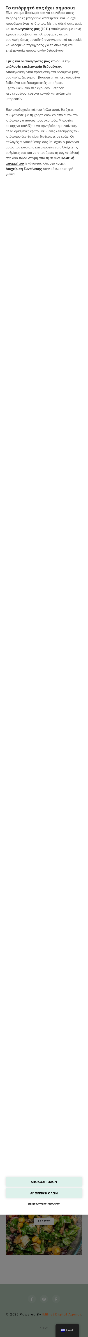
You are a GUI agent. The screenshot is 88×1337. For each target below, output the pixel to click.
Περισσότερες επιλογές (44, 1204)
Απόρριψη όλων (44, 1193)
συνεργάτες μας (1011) (32, 29)
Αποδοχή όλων (44, 1182)
